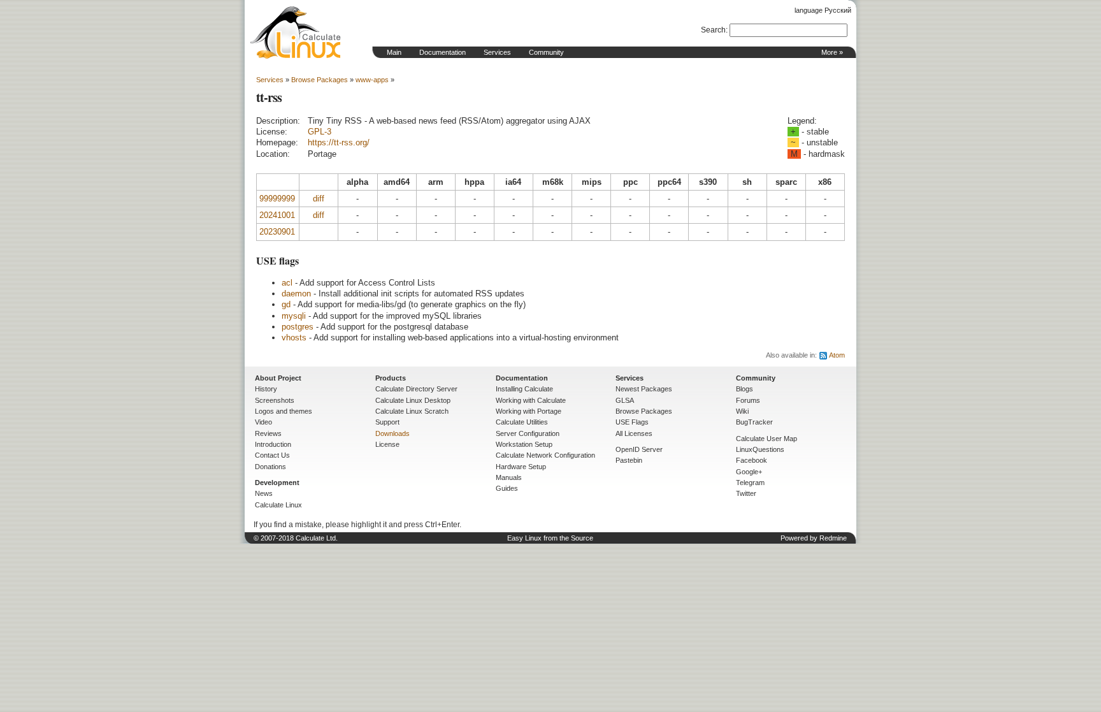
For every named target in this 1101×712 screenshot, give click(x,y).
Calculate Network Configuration (545, 455)
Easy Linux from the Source (550, 538)
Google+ (749, 472)
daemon (296, 293)
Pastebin (628, 460)
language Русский (823, 10)
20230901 (277, 231)
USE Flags (632, 422)
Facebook (751, 460)
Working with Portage (528, 411)
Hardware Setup (521, 466)
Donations (270, 466)
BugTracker (754, 422)
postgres (297, 326)
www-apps (372, 80)
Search (713, 29)
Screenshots (274, 400)
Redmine (833, 538)
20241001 (277, 215)
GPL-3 (319, 131)
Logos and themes (283, 411)
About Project (278, 378)
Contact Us (272, 455)
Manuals (509, 477)
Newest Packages (643, 389)
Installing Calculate (524, 389)
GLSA (624, 400)
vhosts (294, 337)
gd (286, 304)
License (387, 444)
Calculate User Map (766, 438)
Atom (837, 355)
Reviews (268, 433)
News (264, 493)
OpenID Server (639, 449)
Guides (507, 488)
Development (277, 482)
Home (295, 32)
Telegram (750, 482)
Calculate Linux (278, 505)
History (266, 389)
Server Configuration (527, 433)
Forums (748, 400)
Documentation (442, 52)
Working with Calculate (531, 400)
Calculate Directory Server (416, 389)
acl (287, 282)
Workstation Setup (524, 444)
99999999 (277, 198)
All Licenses (633, 433)
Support (387, 422)
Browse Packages (319, 80)
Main (394, 52)
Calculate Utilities (522, 422)
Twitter (746, 493)
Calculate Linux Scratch (412, 411)
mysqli (294, 316)
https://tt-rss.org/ (339, 142)
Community (546, 52)
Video (263, 422)
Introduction (273, 444)
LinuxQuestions (760, 449)
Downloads (392, 433)
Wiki (742, 411)
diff (318, 198)
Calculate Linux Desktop (412, 400)
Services (497, 52)
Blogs (744, 389)
